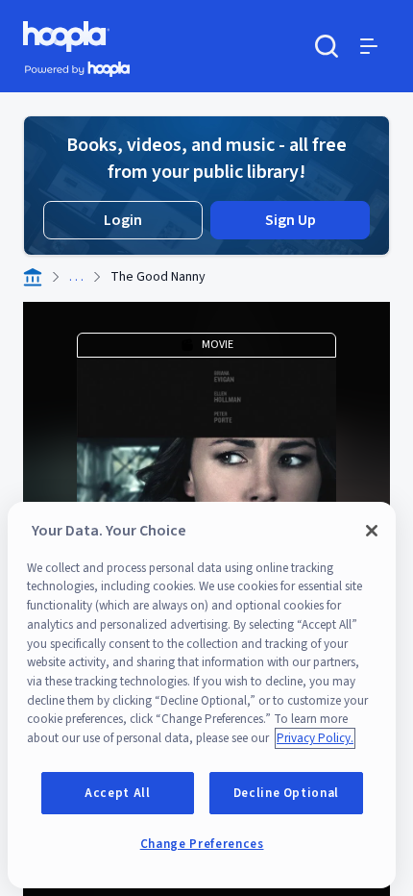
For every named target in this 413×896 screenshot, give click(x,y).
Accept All (118, 793)
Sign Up (290, 220)
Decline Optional (286, 793)
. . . (76, 276)
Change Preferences (202, 844)
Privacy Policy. (315, 738)
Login (123, 220)
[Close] (372, 531)
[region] (202, 695)
